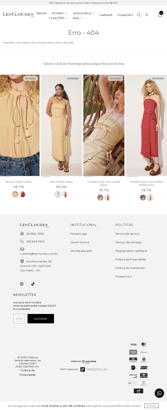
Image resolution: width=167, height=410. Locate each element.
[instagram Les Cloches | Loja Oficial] (24, 284)
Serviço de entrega (128, 242)
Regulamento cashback (131, 250)
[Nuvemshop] (83, 363)
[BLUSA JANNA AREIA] (15, 194)
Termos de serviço (127, 233)
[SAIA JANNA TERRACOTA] (65, 194)
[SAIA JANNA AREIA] (61, 126)
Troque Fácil (123, 276)
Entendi (151, 406)
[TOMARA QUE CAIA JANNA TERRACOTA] (107, 198)
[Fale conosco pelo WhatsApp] (159, 393)
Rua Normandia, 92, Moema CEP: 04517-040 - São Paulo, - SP (36, 266)
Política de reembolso (130, 268)
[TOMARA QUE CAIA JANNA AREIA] (104, 126)
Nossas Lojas (78, 233)
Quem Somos (79, 242)
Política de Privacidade (130, 259)
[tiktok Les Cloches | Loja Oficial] (35, 284)
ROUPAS (58, 13)
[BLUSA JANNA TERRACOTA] (22, 194)
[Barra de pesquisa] (139, 15)
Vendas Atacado (81, 250)
